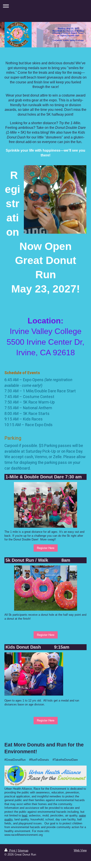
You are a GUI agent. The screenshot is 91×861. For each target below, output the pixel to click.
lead (24, 815)
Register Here (45, 548)
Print (12, 850)
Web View (80, 850)
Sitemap (23, 850)
